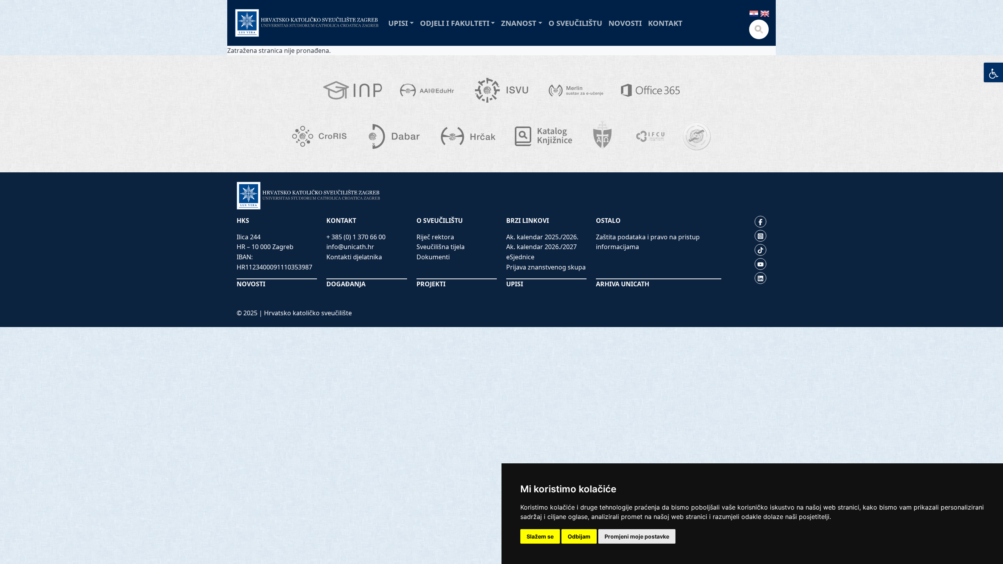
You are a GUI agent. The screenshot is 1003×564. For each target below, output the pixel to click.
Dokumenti (433, 257)
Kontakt (665, 23)
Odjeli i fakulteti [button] (454, 23)
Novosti (625, 23)
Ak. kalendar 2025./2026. (542, 237)
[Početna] (307, 23)
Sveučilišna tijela (440, 246)
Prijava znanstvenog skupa (546, 267)
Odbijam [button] (579, 536)
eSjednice (520, 257)
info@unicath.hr (350, 246)
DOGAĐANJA (346, 284)
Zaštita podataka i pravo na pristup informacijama (648, 242)
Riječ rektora (435, 237)
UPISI (514, 284)
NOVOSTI (251, 284)
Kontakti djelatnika (354, 257)
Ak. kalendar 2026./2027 (541, 246)
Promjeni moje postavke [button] (637, 536)
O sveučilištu (575, 23)
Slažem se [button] (540, 536)
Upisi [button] (398, 23)
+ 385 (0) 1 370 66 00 (356, 237)
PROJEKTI (430, 284)
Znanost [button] (518, 23)
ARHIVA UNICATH (622, 284)
